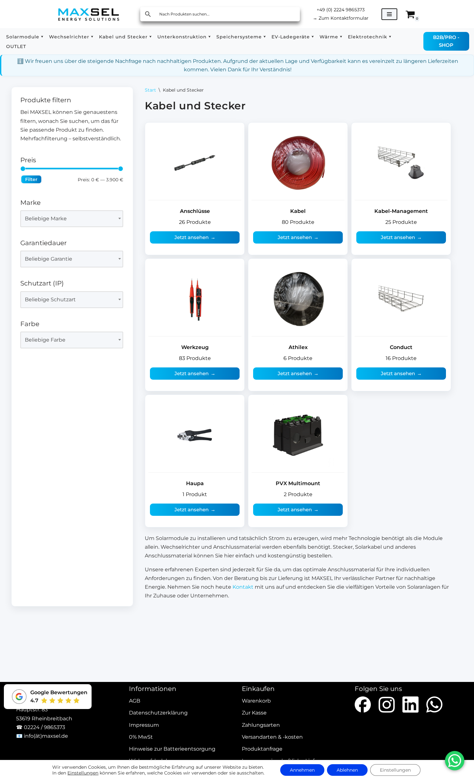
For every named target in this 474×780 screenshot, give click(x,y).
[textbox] (69, 218)
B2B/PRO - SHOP (446, 41)
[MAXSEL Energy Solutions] (88, 14)
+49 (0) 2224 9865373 (341, 9)
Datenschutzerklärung (158, 713)
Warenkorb (256, 701)
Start (150, 90)
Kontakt (242, 587)
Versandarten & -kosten (272, 737)
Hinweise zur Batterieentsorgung (172, 749)
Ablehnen (347, 770)
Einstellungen (82, 773)
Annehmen (302, 770)
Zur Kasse (254, 713)
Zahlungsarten (261, 725)
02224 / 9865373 (44, 727)
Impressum (144, 725)
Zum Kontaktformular (341, 18)
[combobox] (71, 218)
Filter (31, 179)
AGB (134, 701)
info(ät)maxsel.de (46, 736)
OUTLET (16, 46)
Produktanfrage (262, 749)
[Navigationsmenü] (389, 14)
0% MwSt (141, 737)
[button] (42, 36)
